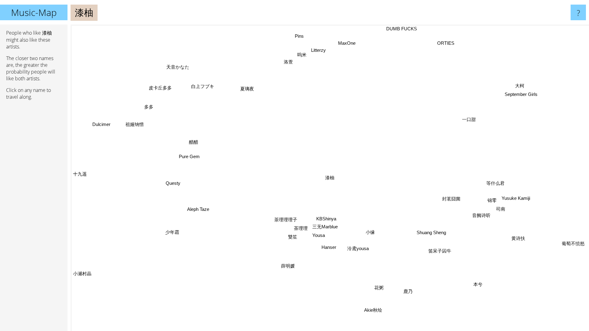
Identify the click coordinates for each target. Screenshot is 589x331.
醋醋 (193, 142)
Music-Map (34, 12)
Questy (173, 183)
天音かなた (174, 68)
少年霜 (173, 233)
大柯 (520, 86)
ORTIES (446, 43)
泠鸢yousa (358, 248)
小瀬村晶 (82, 273)
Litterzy (314, 50)
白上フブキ (200, 87)
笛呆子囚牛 (439, 250)
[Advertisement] (33, 199)
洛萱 (284, 62)
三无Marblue (325, 226)
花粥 (379, 287)
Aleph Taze (198, 208)
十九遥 (80, 174)
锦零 (492, 200)
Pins (301, 35)
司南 (501, 209)
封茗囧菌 (451, 198)
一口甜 (469, 119)
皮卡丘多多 (161, 86)
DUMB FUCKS (403, 28)
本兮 (478, 284)
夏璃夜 (247, 88)
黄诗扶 (518, 238)
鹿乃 (408, 291)
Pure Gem (189, 156)
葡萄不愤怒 (573, 243)
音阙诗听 (481, 215)
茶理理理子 (285, 219)
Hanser (329, 247)
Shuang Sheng (431, 232)
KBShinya (326, 218)
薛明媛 (288, 265)
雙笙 (292, 237)
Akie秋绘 (373, 310)
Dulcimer (102, 124)
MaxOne (344, 43)
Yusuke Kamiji (516, 198)
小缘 (370, 232)
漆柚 (329, 177)
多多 (150, 106)
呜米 (298, 55)
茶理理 (301, 228)
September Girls (522, 94)
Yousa (319, 235)
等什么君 (496, 183)
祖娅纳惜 (135, 123)
